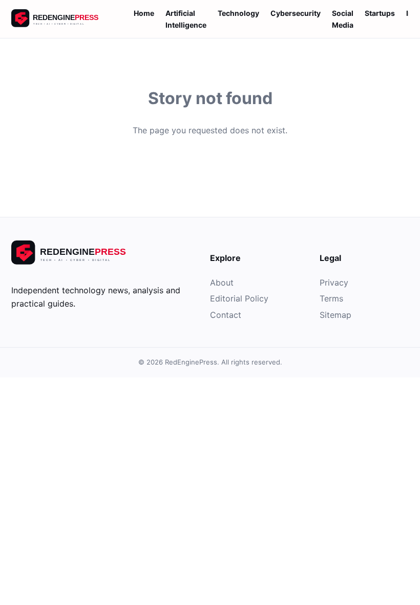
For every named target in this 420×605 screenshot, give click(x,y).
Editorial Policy (239, 298)
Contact (225, 315)
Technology (238, 13)
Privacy (334, 282)
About (222, 282)
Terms (331, 298)
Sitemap (335, 315)
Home (144, 13)
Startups (380, 13)
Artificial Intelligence (185, 19)
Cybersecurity (295, 13)
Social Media (342, 19)
